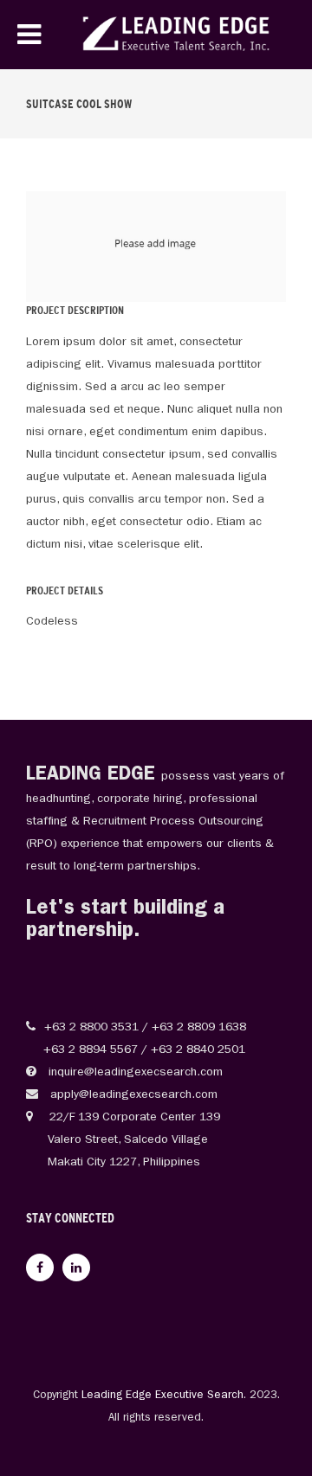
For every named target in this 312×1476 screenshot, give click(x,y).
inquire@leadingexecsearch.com (134, 1073)
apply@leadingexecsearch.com (132, 1095)
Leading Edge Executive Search (162, 1396)
